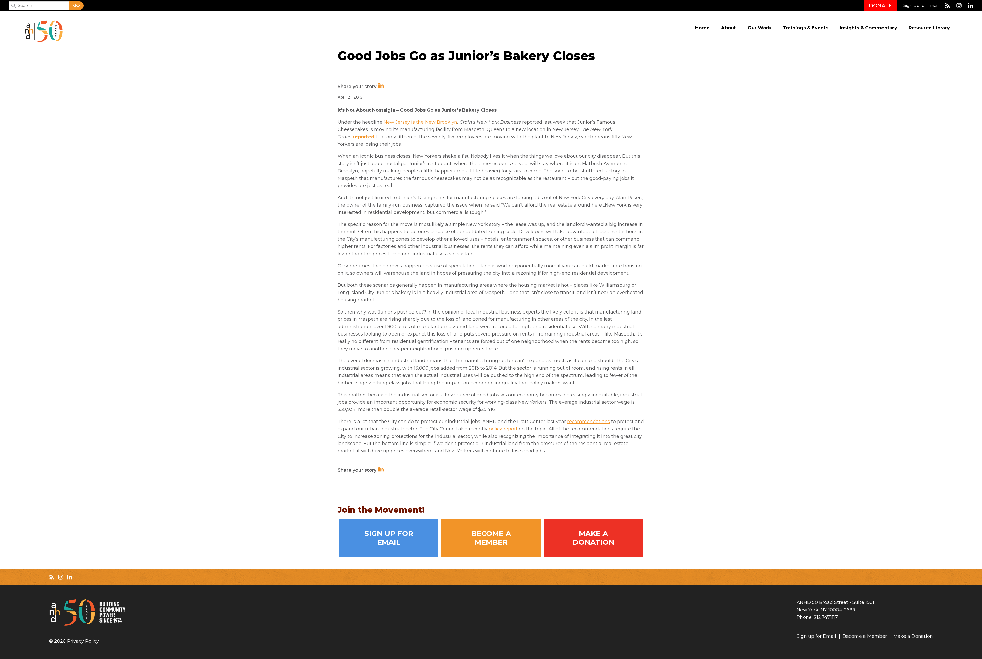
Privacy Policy (83, 641)
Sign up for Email (921, 5)
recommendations (588, 421)
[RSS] (947, 5)
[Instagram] (959, 5)
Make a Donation (593, 537)
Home (702, 28)
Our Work (759, 28)
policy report (503, 429)
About (728, 28)
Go (76, 5)
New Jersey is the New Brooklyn (420, 122)
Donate (880, 6)
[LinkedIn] (970, 5)
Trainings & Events (805, 28)
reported (363, 137)
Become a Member (491, 537)
